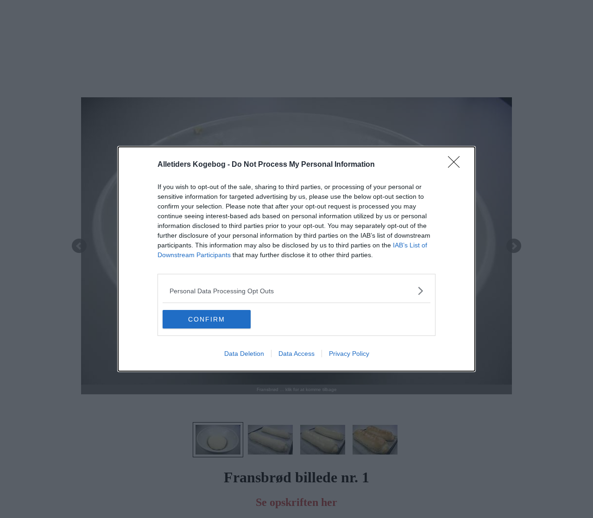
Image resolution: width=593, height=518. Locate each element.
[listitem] (296, 291)
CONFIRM (206, 319)
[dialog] (296, 259)
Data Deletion (244, 353)
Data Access (296, 353)
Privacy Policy (349, 353)
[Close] (457, 165)
